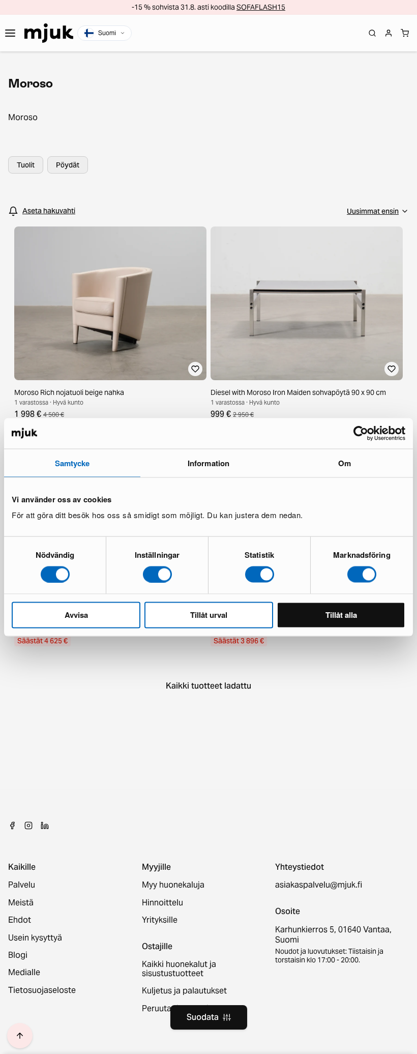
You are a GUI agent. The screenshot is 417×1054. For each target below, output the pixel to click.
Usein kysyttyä (35, 938)
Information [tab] (208, 462)
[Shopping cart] (405, 33)
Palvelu (21, 885)
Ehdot (19, 920)
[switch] (157, 574)
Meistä (21, 902)
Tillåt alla (341, 614)
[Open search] (372, 33)
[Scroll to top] (20, 1035)
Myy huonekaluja (173, 885)
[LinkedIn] (45, 825)
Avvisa (76, 614)
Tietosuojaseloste (42, 990)
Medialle (24, 972)
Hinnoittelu (162, 902)
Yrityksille (159, 920)
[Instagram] (28, 825)
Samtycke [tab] (72, 462)
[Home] (48, 33)
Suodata (203, 1017)
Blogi (17, 955)
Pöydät (67, 164)
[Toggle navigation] (10, 33)
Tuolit (26, 164)
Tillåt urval (208, 614)
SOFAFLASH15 (260, 7)
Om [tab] (344, 462)
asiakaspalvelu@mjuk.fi (318, 885)
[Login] (388, 33)
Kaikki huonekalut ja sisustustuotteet (179, 969)
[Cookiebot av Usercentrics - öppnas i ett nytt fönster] (360, 433)
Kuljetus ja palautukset (184, 990)
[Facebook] (12, 825)
